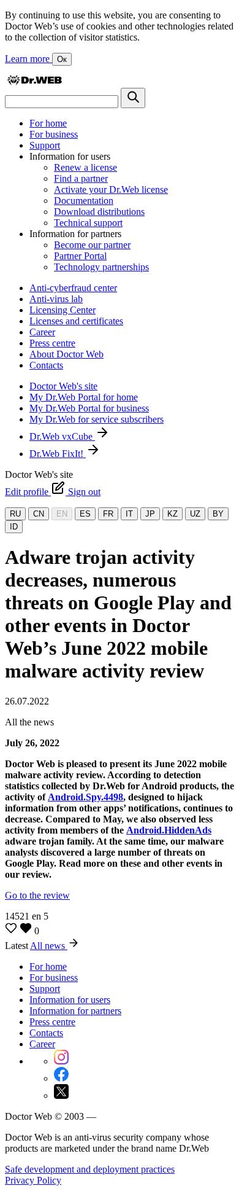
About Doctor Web (66, 354)
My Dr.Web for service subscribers (96, 419)
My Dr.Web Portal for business (89, 408)
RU (15, 513)
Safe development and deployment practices (90, 1169)
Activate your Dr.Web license (111, 189)
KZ (172, 513)
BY (218, 513)
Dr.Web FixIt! (57, 453)
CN (38, 513)
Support (44, 145)
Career (42, 332)
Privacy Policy (33, 1180)
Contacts (46, 365)
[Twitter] (61, 1095)
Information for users (69, 999)
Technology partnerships (101, 267)
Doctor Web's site (63, 386)
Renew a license (85, 167)
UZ (195, 513)
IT (129, 513)
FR (108, 513)
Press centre (52, 343)
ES (85, 513)
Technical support (88, 222)
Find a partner (81, 178)
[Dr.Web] (34, 82)
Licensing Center (62, 310)
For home (48, 123)
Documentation (83, 200)
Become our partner (92, 245)
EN (61, 513)
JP (150, 513)
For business (53, 134)
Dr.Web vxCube (62, 436)
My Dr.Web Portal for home (83, 397)
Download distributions (99, 211)
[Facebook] (61, 1078)
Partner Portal (80, 256)
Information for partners (75, 1011)
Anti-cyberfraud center (73, 288)
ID (14, 526)
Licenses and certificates (76, 321)
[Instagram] (61, 1061)
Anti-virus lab (56, 299)
